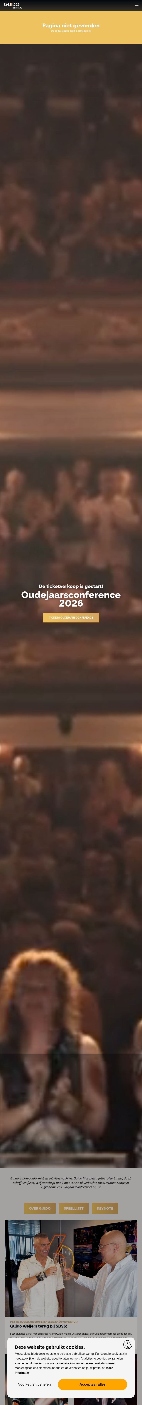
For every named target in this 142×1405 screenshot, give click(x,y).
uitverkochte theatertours (98, 1183)
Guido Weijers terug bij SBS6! (38, 1326)
